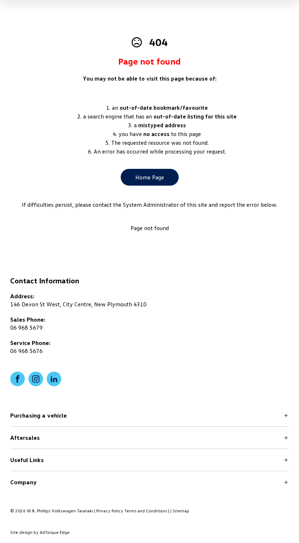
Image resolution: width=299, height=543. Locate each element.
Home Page (149, 177)
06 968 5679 (26, 327)
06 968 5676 (26, 350)
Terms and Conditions (145, 510)
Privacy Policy (109, 510)
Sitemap (180, 510)
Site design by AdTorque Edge (40, 532)
